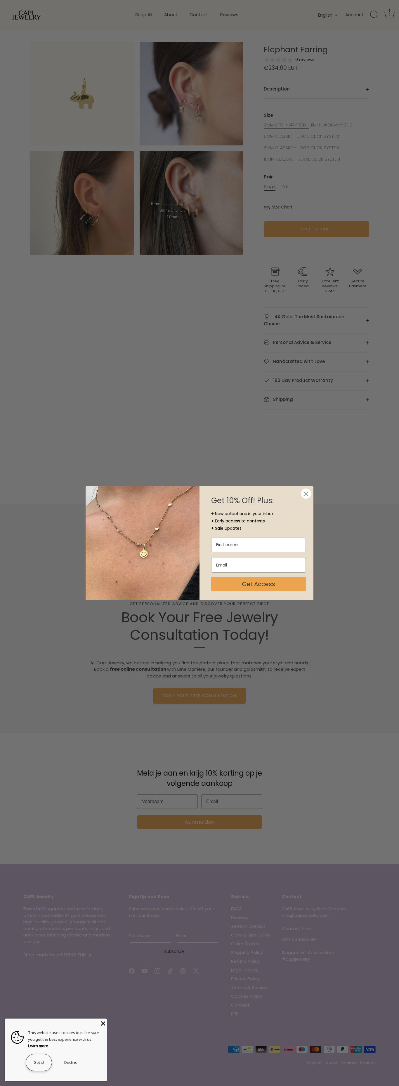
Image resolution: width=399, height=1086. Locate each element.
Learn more (38, 1045)
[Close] (102, 1023)
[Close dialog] (306, 494)
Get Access (258, 584)
